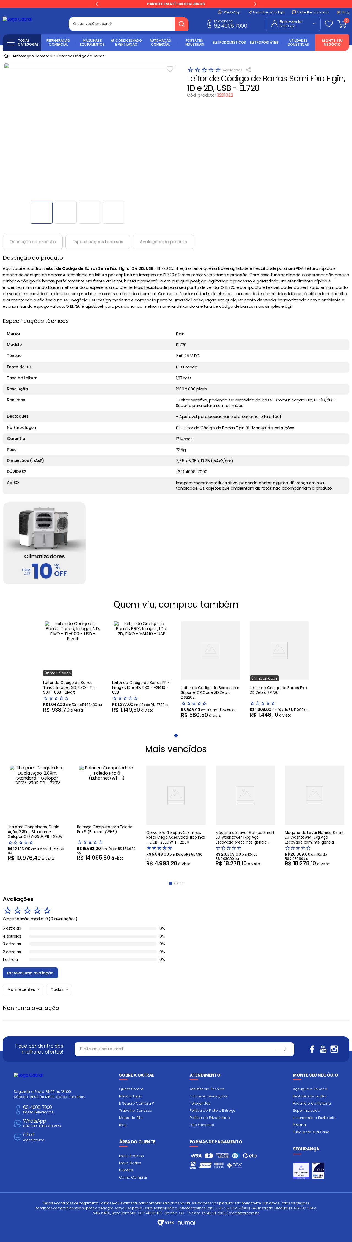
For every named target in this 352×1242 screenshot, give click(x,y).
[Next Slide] (255, 4)
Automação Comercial (33, 56)
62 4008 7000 (230, 24)
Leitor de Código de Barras (81, 56)
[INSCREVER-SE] (281, 1049)
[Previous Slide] (97, 4)
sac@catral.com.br (243, 1213)
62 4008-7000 (214, 1213)
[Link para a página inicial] (6, 56)
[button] (170, 883)
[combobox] (128, 24)
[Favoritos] (329, 24)
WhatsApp (42, 1123)
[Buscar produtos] (181, 24)
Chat (34, 1137)
